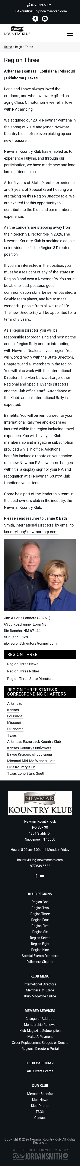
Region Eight (40, 943)
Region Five (40, 926)
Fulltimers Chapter (40, 961)
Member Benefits (40, 1093)
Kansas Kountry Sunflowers (29, 748)
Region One (40, 902)
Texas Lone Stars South (26, 773)
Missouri (14, 722)
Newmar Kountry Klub (17, 30)
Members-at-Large (40, 990)
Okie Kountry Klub (21, 767)
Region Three (40, 914)
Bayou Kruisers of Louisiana (29, 754)
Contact (40, 1117)
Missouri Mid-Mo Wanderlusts (31, 761)
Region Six (40, 932)
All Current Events (40, 1071)
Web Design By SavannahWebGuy (40, 1154)
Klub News (40, 1099)
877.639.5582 (40, 866)
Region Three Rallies (23, 671)
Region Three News (22, 664)
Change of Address (40, 1018)
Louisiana (15, 716)
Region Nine (40, 949)
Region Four (40, 920)
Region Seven (40, 938)
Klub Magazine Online (40, 996)
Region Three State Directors (30, 678)
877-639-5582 (40, 5)
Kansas (13, 710)
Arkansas (14, 703)
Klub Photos (40, 1105)
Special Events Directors (40, 955)
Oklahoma (15, 729)
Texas (12, 735)
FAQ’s (40, 1111)
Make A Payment (40, 1036)
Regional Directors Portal (40, 1048)
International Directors (40, 984)
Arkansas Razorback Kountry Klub (34, 741)
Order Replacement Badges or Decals (40, 1042)
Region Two (40, 908)
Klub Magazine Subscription (40, 1030)
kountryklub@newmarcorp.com (43, 11)
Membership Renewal (40, 1024)
